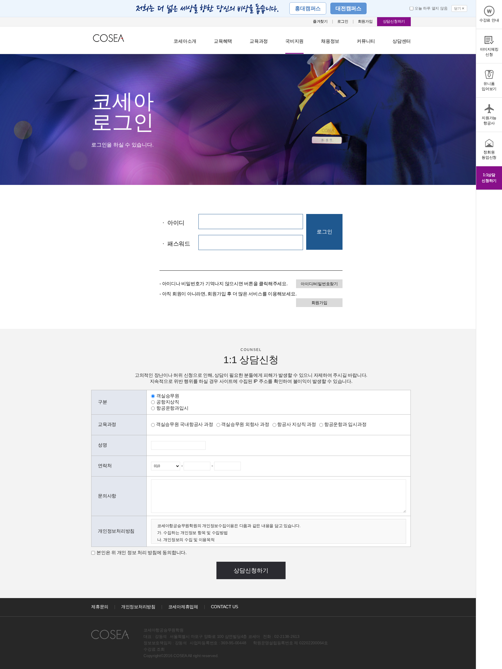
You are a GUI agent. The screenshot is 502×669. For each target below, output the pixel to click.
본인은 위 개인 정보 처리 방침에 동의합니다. (141, 552)
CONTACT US (225, 606)
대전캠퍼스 (348, 8)
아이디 (173, 223)
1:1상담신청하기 (489, 178)
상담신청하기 (394, 21)
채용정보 (330, 41)
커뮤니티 (366, 41)
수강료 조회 (154, 649)
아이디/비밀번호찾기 (319, 283)
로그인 (342, 21)
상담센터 (401, 41)
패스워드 (176, 243)
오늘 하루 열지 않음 (431, 8)
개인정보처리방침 (138, 606)
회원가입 (365, 21)
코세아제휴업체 (183, 606)
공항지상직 (167, 401)
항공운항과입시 (172, 408)
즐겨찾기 (320, 21)
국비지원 (294, 41)
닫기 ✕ (459, 8)
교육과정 (259, 41)
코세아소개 (184, 41)
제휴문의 (99, 606)
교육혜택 (223, 41)
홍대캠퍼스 (308, 8)
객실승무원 (167, 395)
